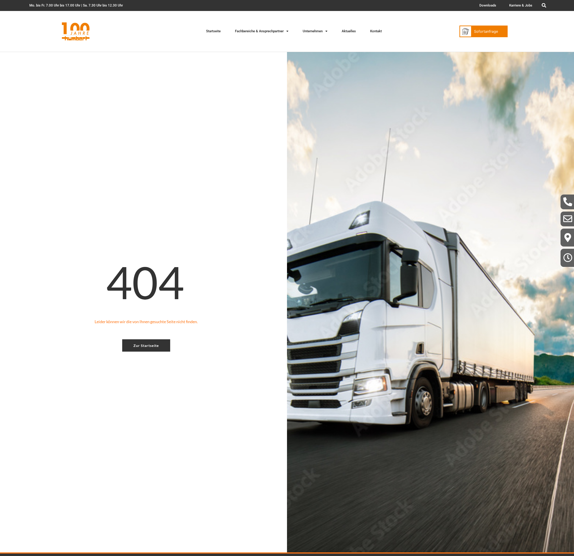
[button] (76, 5)
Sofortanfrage (486, 31)
